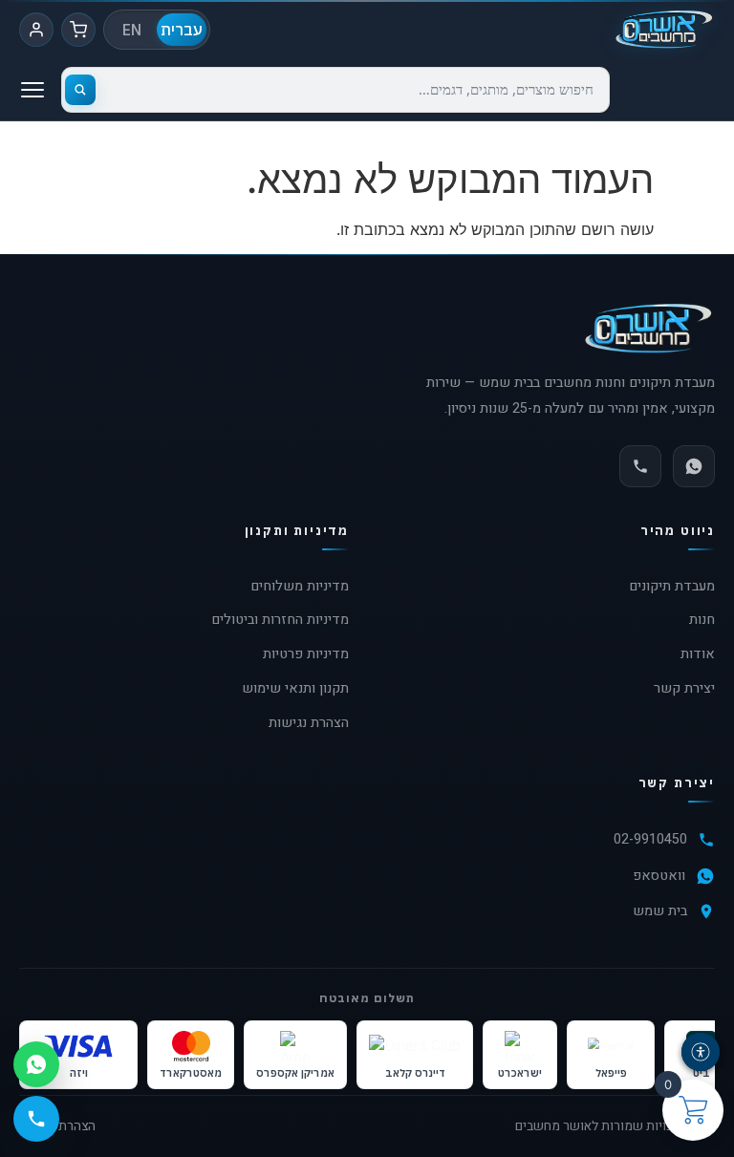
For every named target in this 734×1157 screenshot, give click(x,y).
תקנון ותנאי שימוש (295, 688)
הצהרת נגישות (309, 723)
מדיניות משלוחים (299, 586)
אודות (697, 654)
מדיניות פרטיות (306, 654)
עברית (182, 29)
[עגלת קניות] (78, 29)
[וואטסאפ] (694, 466)
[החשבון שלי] (36, 29)
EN (131, 29)
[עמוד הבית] (664, 30)
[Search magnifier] (80, 90)
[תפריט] (32, 89)
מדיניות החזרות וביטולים (280, 620)
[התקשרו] (640, 466)
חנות (702, 620)
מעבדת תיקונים (672, 586)
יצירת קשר (684, 688)
